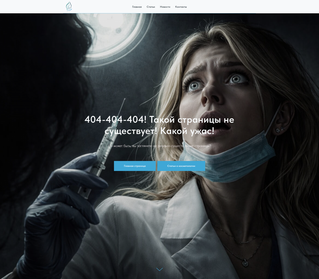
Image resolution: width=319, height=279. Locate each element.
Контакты (181, 6)
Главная (137, 6)
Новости (165, 6)
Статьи (151, 6)
